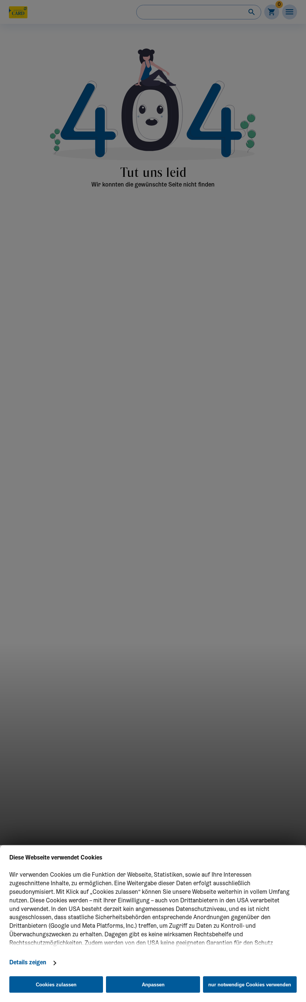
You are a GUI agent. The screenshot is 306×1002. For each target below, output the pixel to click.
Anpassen (153, 984)
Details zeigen (27, 963)
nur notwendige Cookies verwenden (249, 984)
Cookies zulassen (56, 984)
